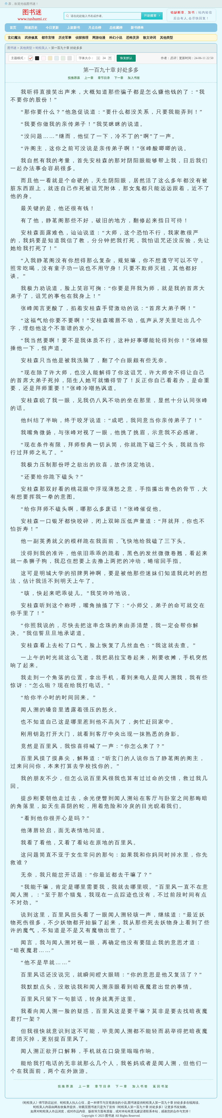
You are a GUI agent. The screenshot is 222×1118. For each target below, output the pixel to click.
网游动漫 (98, 37)
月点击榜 (94, 27)
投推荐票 (74, 78)
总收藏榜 (115, 27)
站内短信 (205, 12)
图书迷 (32, 12)
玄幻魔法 (14, 37)
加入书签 (134, 78)
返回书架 (161, 1086)
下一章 (118, 78)
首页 (13, 27)
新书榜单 (137, 27)
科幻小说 (115, 37)
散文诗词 (149, 37)
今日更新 (52, 27)
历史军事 (65, 37)
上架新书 (73, 27)
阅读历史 (31, 27)
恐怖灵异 (132, 37)
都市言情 (48, 37)
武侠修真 (31, 37)
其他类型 (166, 37)
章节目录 (104, 78)
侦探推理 (81, 37)
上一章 (88, 78)
